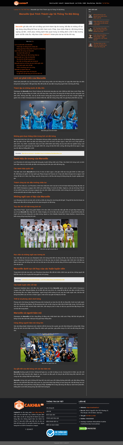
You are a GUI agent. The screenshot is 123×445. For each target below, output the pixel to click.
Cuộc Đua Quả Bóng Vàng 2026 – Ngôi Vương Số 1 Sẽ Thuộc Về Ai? (100, 37)
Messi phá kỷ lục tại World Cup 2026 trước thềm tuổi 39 (100, 16)
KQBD (84, 3)
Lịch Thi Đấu (78, 3)
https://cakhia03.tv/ (93, 407)
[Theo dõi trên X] (26, 429)
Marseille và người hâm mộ (22, 69)
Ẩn (32, 41)
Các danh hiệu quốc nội (23, 53)
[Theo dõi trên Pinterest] (28, 429)
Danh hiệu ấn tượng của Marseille (24, 51)
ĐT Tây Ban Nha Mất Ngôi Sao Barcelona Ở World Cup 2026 (100, 29)
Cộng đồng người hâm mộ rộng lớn (27, 71)
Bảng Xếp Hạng (91, 3)
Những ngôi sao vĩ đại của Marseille (25, 57)
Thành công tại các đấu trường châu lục (28, 55)
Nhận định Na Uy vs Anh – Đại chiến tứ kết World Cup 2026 (101, 23)
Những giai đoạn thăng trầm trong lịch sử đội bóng (31, 49)
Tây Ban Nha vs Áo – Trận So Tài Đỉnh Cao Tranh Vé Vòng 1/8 (100, 45)
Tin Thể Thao (105, 3)
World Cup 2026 (53, 3)
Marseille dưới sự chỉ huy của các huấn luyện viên (29, 63)
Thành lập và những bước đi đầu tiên (27, 46)
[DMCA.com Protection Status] (88, 428)
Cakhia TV (17, 9)
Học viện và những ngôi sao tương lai (27, 61)
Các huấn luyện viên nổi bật (24, 65)
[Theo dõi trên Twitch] (32, 429)
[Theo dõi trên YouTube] (30, 429)
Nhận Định (99, 3)
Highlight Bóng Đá (69, 3)
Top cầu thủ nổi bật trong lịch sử (26, 59)
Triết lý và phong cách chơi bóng (26, 67)
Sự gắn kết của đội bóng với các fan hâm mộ (29, 73)
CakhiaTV (61, 3)
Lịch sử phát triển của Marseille (23, 44)
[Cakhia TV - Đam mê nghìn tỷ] (21, 3)
